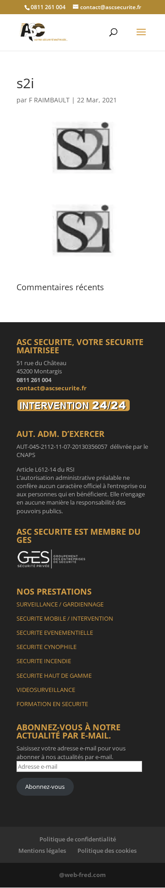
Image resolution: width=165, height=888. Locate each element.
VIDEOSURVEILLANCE (45, 690)
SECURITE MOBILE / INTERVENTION (64, 618)
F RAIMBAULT (49, 100)
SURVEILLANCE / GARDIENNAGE (60, 604)
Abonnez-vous (45, 786)
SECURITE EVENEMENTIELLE (54, 632)
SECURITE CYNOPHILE (46, 647)
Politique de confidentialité (77, 839)
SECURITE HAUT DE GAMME (54, 675)
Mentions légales (42, 850)
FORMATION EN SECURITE (52, 704)
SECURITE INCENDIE (43, 661)
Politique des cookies (107, 850)
